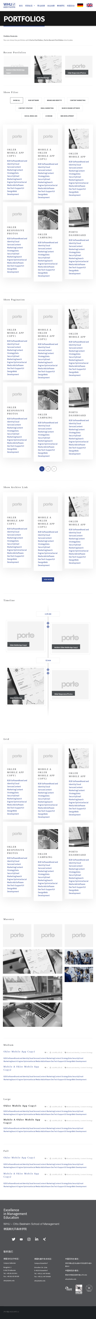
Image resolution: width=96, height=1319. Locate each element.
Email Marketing (47, 108)
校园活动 (70, 5)
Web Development (67, 116)
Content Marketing (77, 100)
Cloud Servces (34, 1058)
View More (48, 579)
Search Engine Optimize (71, 108)
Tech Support (16, 188)
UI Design (48, 116)
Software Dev (48, 1061)
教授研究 (61, 5)
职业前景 (41, 5)
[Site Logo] (9, 5)
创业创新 (51, 5)
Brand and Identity (54, 100)
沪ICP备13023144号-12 (11, 1311)
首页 (21, 5)
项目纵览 (29, 5)
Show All (16, 100)
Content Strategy (25, 108)
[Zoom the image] (80, 5)
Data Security (73, 1058)
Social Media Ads (30, 116)
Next (54, 468)
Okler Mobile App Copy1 (19, 1051)
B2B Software (33, 100)
